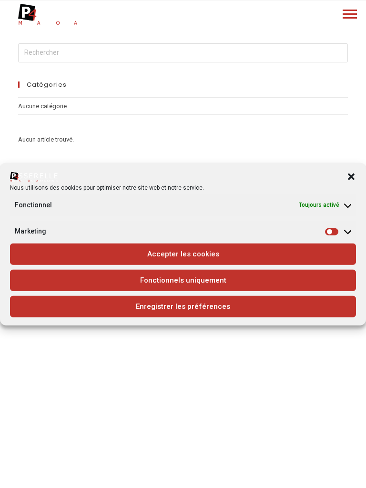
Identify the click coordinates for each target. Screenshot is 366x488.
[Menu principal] (350, 15)
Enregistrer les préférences (183, 306)
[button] (351, 176)
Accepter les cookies (183, 254)
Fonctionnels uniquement (183, 280)
